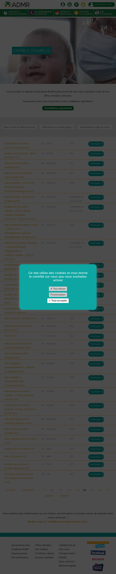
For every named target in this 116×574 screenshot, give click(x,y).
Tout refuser (59, 288)
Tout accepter (59, 300)
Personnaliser (57, 294)
